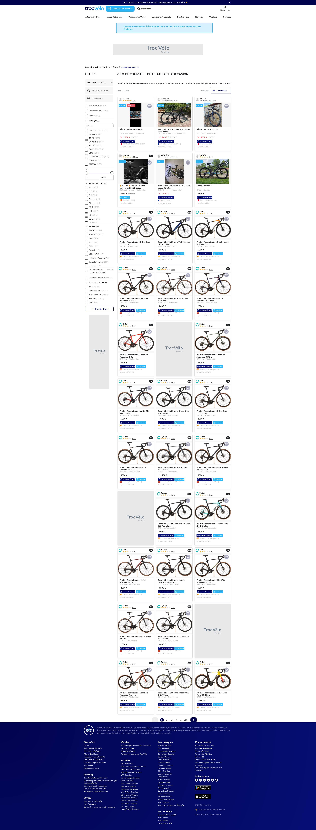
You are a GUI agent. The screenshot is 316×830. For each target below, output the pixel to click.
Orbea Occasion (164, 782)
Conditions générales (92, 751)
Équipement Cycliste (161, 17)
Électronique (183, 17)
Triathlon (96, 234)
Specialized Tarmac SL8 (167, 815)
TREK (94, 138)
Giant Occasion (164, 771)
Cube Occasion (164, 762)
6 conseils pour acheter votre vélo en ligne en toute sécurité (100, 782)
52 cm (95, 219)
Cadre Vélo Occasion (129, 803)
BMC (94, 153)
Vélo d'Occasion (127, 764)
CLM (94, 238)
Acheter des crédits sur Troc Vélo (134, 754)
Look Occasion (163, 777)
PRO (94, 207)
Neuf (94, 286)
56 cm (95, 203)
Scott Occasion (164, 794)
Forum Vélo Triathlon (203, 754)
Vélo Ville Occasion (128, 786)
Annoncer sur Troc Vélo (93, 801)
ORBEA (95, 164)
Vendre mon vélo (127, 748)
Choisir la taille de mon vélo (95, 789)
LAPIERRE (96, 141)
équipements (166, 2)
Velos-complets (102, 67)
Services (227, 17)
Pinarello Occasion (165, 785)
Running (199, 17)
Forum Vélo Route (202, 751)
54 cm (95, 199)
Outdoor (213, 17)
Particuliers (98, 105)
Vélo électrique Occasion (130, 778)
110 (185, 720)
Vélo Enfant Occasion (129, 792)
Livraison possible (101, 277)
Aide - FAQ (88, 765)
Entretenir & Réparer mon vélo (96, 791)
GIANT (95, 134)
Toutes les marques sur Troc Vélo (171, 805)
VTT (93, 242)
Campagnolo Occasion (167, 751)
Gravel (94, 250)
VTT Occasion (126, 775)
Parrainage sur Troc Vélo (204, 745)
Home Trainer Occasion (130, 809)
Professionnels (99, 110)
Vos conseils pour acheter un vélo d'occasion (208, 763)
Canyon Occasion (164, 757)
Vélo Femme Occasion (129, 795)
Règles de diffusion (91, 754)
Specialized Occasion (166, 799)
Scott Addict (163, 820)
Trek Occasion (163, 802)
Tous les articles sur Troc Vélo (96, 778)
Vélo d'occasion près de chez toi (133, 766)
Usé (93, 302)
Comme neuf (98, 290)
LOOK (94, 160)
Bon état (96, 298)
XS (93, 215)
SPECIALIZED (98, 130)
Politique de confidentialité (94, 757)
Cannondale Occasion (166, 754)
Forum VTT (199, 757)
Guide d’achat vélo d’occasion (95, 786)
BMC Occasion (163, 748)
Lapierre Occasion (165, 774)
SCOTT (95, 145)
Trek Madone (163, 818)
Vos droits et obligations (93, 760)
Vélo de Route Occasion (130, 769)
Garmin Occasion (164, 768)
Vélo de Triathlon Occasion (131, 772)
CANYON (96, 149)
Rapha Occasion (164, 788)
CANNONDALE (99, 156)
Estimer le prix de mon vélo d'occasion (136, 745)
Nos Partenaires (90, 804)
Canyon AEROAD (165, 823)
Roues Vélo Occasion (129, 798)
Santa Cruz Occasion (166, 791)
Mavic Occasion (164, 779)
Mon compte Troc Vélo (93, 748)
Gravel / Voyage (98, 262)
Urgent (94, 115)
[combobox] (99, 98)
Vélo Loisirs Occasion (129, 783)
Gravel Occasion (127, 781)
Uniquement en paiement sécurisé (101, 271)
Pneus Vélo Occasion (129, 800)
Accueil (88, 67)
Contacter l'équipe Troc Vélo (95, 762)
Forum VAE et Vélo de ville (205, 760)
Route (115, 67)
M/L (93, 211)
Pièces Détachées (114, 17)
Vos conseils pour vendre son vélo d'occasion (208, 769)
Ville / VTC (96, 254)
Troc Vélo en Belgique (203, 748)
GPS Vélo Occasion (128, 806)
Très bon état (98, 294)
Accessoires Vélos (137, 17)
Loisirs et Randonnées (101, 258)
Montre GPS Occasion (129, 789)
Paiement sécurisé (128, 751)
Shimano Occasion (165, 797)
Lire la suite (224, 83)
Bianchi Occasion (164, 745)
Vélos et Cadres (92, 17)
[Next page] (193, 719)
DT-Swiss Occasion (165, 765)
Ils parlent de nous (91, 768)
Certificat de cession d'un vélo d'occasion (100, 807)
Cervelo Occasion (164, 760)
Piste (93, 246)
